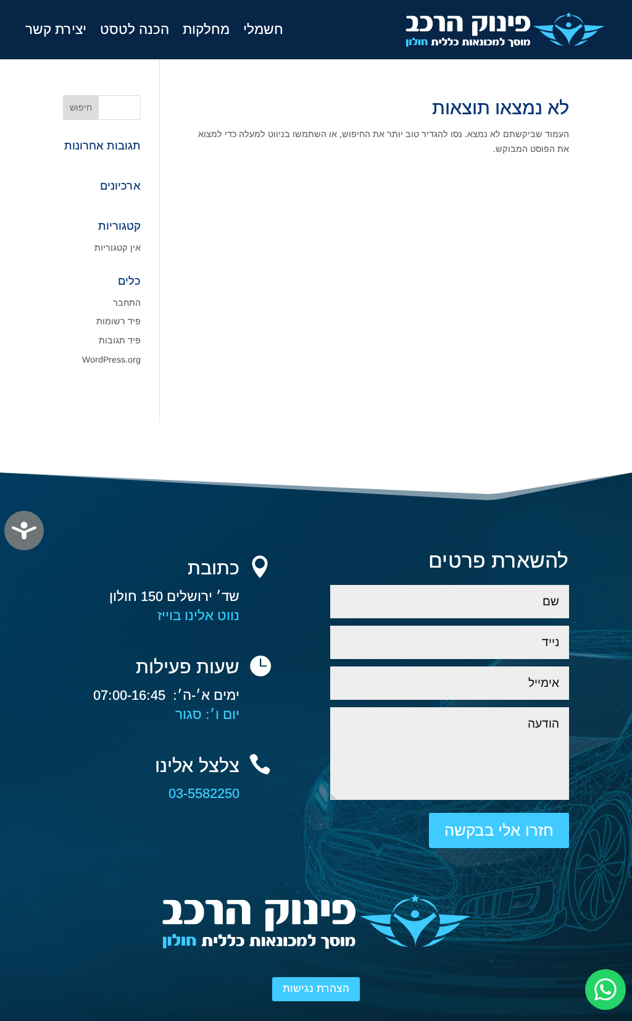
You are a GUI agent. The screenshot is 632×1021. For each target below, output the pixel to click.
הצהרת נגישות (316, 988)
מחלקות (206, 29)
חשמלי (263, 29)
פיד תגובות (120, 340)
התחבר (127, 303)
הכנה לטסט (134, 29)
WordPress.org (111, 359)
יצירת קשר (55, 29)
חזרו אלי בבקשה (499, 830)
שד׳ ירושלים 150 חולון (174, 596)
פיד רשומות (118, 321)
